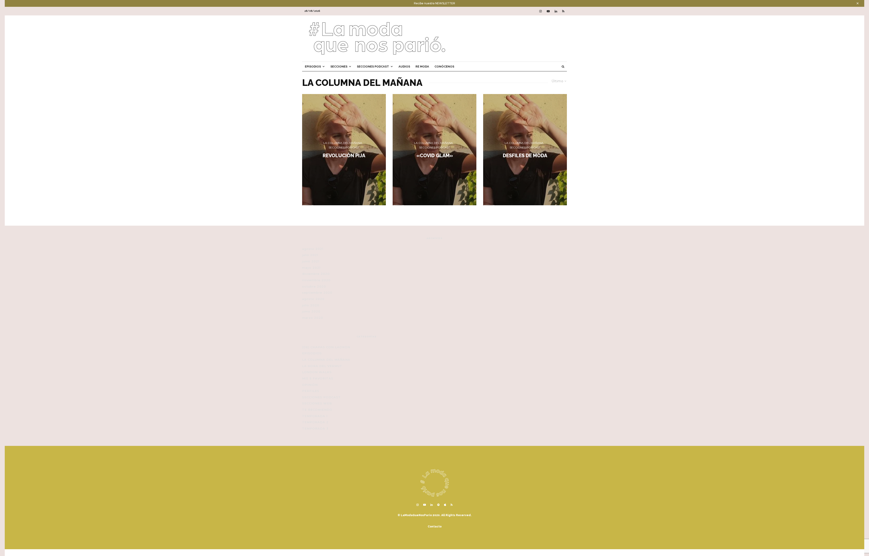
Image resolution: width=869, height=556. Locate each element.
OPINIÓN (310, 385)
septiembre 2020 (317, 292)
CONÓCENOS (444, 66)
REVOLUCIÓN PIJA (344, 155)
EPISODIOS (313, 66)
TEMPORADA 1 (314, 416)
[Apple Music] (445, 504)
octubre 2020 (314, 286)
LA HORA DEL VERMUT (322, 366)
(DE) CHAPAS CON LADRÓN (326, 347)
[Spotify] (438, 504)
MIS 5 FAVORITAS (317, 378)
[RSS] (563, 11)
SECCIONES (338, 66)
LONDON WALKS (317, 372)
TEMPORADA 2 (315, 422)
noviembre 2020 (316, 280)
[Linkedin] (556, 11)
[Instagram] (540, 11)
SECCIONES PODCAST (373, 66)
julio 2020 (310, 305)
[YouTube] (548, 11)
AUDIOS (404, 66)
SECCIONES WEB (317, 403)
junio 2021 (310, 261)
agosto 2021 (312, 249)
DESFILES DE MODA (525, 155)
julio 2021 (310, 255)
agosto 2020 (313, 299)
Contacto (435, 526)
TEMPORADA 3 (315, 428)
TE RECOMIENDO (317, 409)
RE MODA (422, 66)
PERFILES (310, 391)
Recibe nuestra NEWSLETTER (434, 3)
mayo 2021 (311, 267)
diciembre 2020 (316, 274)
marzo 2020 (312, 317)
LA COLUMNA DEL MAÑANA (342, 142)
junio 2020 (311, 311)
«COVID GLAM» (434, 155)
